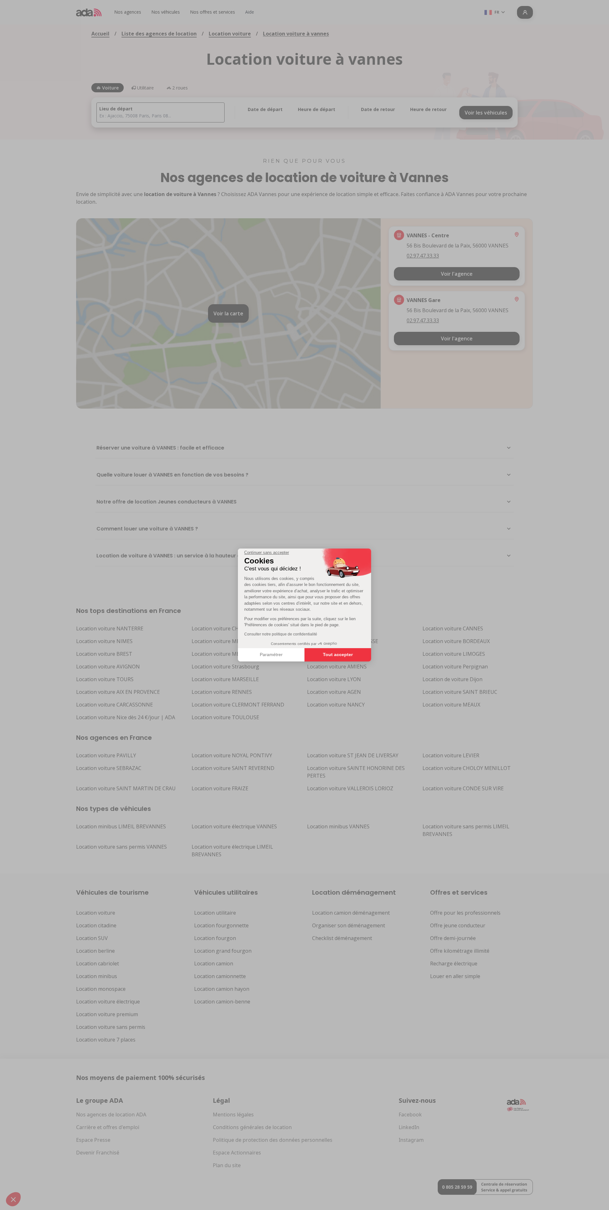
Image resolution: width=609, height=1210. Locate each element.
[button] (13, 1199)
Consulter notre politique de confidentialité (280, 634)
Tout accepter (338, 654)
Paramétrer (271, 654)
